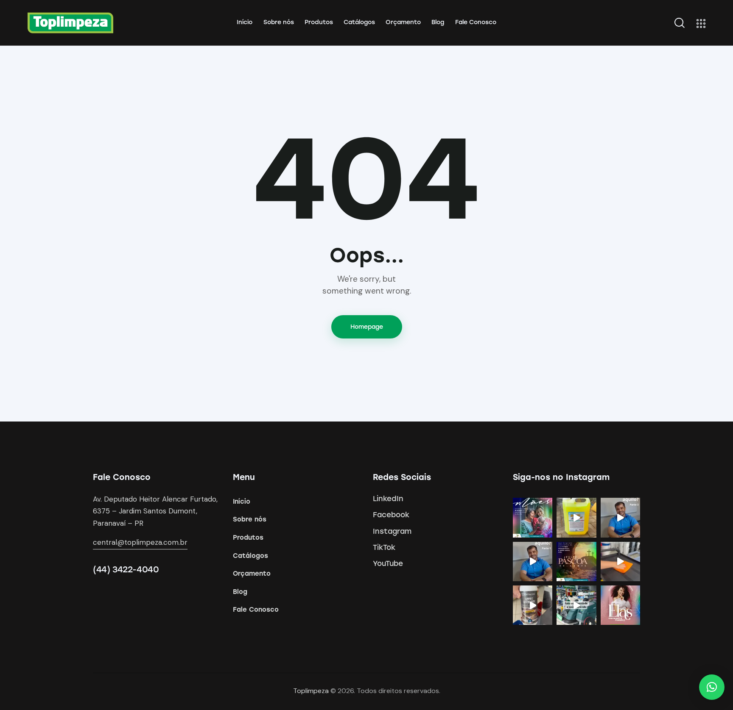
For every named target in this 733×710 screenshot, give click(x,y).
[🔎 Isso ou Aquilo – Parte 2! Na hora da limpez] (620, 517)
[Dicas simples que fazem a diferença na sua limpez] (620, 561)
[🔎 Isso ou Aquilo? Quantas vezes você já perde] (532, 561)
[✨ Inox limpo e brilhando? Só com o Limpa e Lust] (532, 605)
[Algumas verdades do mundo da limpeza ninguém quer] (576, 605)
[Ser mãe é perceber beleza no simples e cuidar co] (532, 517)
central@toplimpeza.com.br (140, 542)
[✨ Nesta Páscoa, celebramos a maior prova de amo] (576, 561)
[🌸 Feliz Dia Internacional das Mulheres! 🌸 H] (620, 605)
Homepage (366, 326)
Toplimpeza (311, 690)
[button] (712, 687)
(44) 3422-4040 (126, 569)
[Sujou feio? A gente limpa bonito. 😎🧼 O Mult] (576, 517)
